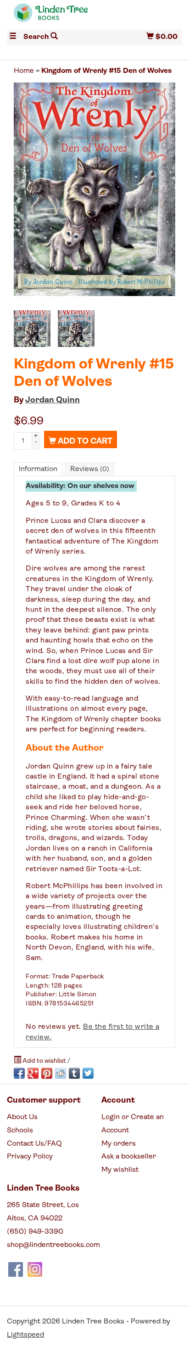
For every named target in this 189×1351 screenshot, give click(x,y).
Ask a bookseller (128, 1156)
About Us (22, 1117)
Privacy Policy (30, 1156)
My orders (118, 1144)
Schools (20, 1130)
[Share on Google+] (33, 1073)
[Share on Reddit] (60, 1073)
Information (38, 469)
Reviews (89, 469)
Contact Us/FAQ (34, 1144)
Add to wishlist (44, 1061)
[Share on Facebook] (19, 1073)
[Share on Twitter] (88, 1073)
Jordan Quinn (52, 400)
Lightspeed (25, 1335)
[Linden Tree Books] (51, 16)
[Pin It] (46, 1073)
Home (24, 71)
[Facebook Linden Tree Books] (15, 1269)
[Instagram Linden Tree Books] (35, 1269)
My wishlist (120, 1170)
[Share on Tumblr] (74, 1073)
